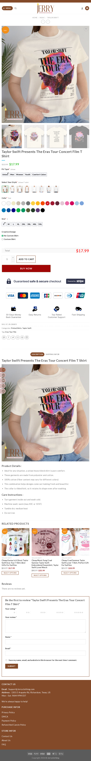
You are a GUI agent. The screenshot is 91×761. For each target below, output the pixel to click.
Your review (11, 617)
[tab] (37, 354)
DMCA (5, 716)
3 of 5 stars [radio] (35, 612)
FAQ (4, 744)
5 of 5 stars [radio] (69, 612)
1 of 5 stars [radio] (9, 612)
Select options (10, 573)
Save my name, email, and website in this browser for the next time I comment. (43, 660)
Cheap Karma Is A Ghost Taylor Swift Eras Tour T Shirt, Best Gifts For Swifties (15, 562)
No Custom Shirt (11, 236)
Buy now (26, 268)
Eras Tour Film (10, 332)
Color (4, 198)
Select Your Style (9, 182)
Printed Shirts (16, 328)
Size (4, 219)
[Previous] (6, 74)
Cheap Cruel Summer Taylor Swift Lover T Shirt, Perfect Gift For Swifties (75, 562)
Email (8, 648)
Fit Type (6, 169)
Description (37, 354)
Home (34, 18)
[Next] (85, 74)
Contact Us (7, 736)
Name (8, 637)
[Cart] (87, 8)
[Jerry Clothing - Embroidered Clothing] (45, 8)
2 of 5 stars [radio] (21, 612)
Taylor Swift (53, 18)
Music (42, 18)
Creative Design (9, 232)
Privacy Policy (8, 712)
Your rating (10, 609)
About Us (6, 740)
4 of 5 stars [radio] (51, 612)
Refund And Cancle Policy (14, 725)
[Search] (16, 8)
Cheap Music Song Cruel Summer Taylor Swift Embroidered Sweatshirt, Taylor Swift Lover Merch (45, 563)
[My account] (82, 8)
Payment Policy (9, 720)
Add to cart (26, 259)
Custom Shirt (10, 239)
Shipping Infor (52, 354)
